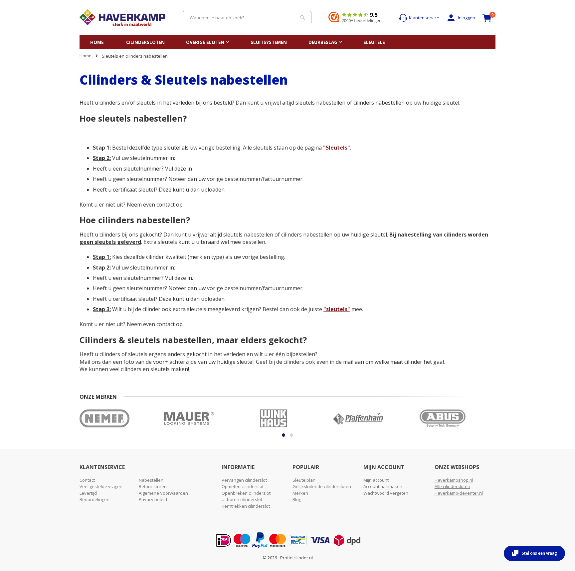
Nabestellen (151, 480)
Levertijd (88, 493)
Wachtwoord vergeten (385, 493)
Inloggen (466, 18)
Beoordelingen (94, 499)
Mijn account (376, 480)
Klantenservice (424, 18)
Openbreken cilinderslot (246, 493)
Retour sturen (153, 486)
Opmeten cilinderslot (243, 486)
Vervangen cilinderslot (244, 480)
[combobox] (247, 17)
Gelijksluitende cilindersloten (321, 486)
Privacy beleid (153, 499)
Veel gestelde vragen (101, 486)
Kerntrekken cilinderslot (246, 506)
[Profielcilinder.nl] (122, 17)
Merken (300, 493)
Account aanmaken (382, 486)
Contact (87, 480)
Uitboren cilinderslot (242, 499)
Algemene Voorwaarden (163, 493)
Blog (296, 499)
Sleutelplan (303, 480)
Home (86, 56)
